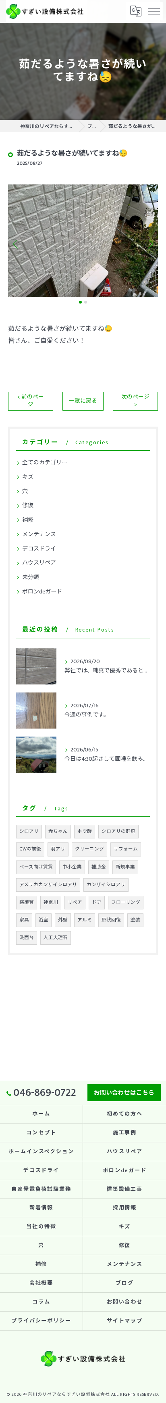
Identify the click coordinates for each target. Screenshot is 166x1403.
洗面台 (26, 937)
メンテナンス (39, 534)
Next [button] (150, 244)
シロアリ (29, 831)
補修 (27, 519)
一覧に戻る (83, 401)
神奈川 (51, 902)
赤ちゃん (58, 831)
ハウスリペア (39, 562)
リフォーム (126, 849)
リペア (75, 902)
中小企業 (72, 867)
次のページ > (135, 401)
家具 (24, 920)
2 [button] (85, 302)
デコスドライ (39, 548)
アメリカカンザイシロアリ (48, 885)
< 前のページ (30, 401)
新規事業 (125, 867)
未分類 (30, 577)
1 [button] (80, 302)
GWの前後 (30, 849)
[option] (83, 240)
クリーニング (89, 849)
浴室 (43, 920)
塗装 (135, 920)
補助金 (98, 867)
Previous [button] (16, 244)
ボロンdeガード (42, 591)
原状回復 (111, 920)
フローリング (125, 902)
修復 (27, 505)
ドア (97, 902)
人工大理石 (56, 937)
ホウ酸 (84, 831)
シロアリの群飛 (118, 831)
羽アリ (58, 849)
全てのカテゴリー (44, 462)
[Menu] (153, 11)
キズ (27, 477)
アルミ (84, 920)
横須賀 (26, 902)
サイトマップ (125, 1320)
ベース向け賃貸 (36, 867)
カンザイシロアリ (106, 885)
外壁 (63, 920)
